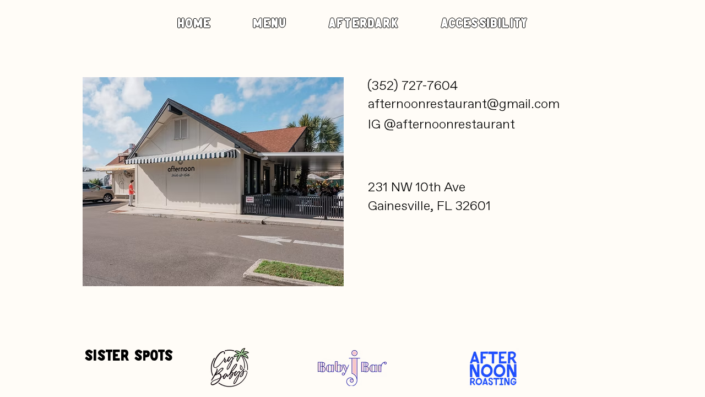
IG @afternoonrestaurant (441, 124)
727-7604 (430, 86)
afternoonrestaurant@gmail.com (465, 104)
